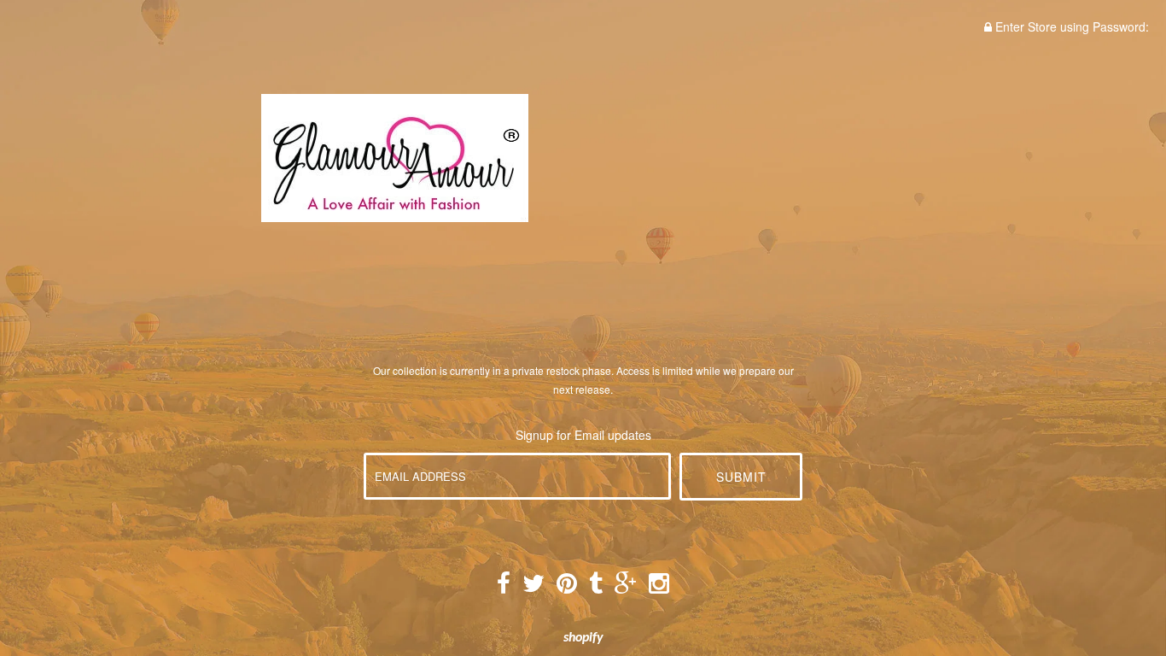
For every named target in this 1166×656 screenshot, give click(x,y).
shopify (583, 638)
